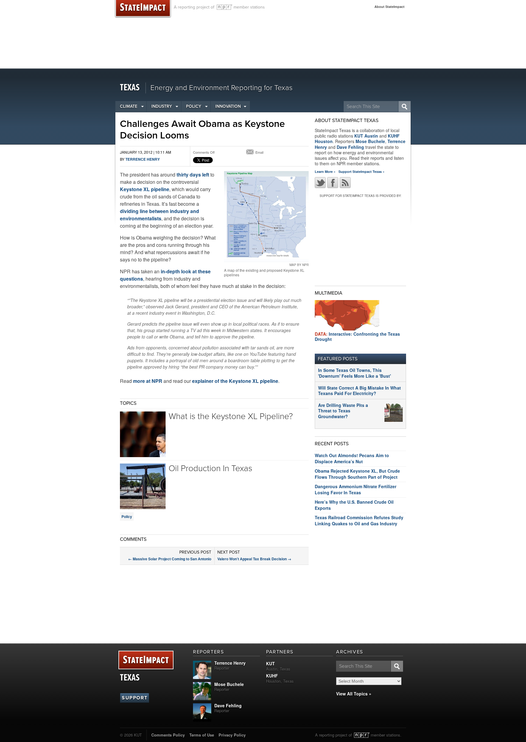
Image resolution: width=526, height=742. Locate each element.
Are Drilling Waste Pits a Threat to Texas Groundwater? (343, 410)
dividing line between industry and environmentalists (159, 215)
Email (259, 152)
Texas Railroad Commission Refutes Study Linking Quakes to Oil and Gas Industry (359, 520)
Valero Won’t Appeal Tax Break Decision (254, 559)
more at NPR (147, 380)
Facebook (332, 182)
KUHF (272, 676)
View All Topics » (353, 694)
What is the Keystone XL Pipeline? (231, 416)
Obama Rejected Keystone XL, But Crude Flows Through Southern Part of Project (357, 474)
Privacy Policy (232, 735)
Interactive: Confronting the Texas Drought (357, 336)
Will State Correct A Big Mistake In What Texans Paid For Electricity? (359, 390)
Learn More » (325, 171)
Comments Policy (168, 735)
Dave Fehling (350, 147)
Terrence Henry (142, 159)
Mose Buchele (370, 141)
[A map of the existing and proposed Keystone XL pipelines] (266, 216)
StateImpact (146, 660)
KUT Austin (366, 136)
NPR (224, 7)
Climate (128, 106)
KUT (270, 663)
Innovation (228, 106)
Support (134, 698)
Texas (130, 88)
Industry (161, 106)
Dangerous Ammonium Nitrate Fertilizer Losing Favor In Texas (355, 489)
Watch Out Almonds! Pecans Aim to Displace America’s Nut (352, 458)
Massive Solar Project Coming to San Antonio (169, 559)
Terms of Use (201, 735)
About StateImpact (389, 6)
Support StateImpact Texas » (361, 171)
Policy (193, 106)
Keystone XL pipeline (144, 189)
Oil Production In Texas (210, 468)
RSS (345, 182)
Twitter (320, 182)
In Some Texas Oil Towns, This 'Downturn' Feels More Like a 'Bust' (354, 373)
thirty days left (193, 174)
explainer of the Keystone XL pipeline (235, 380)
